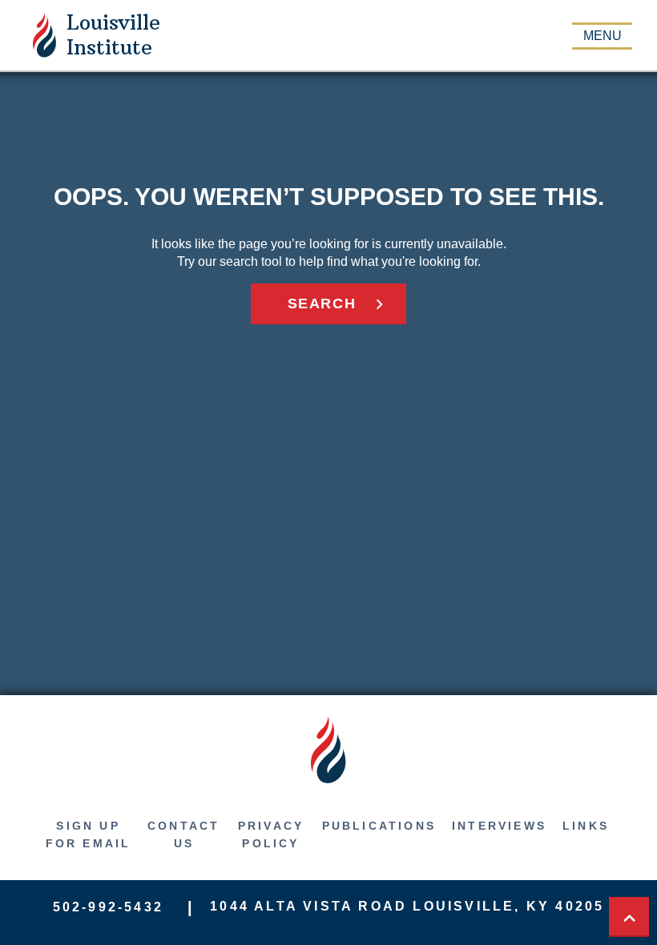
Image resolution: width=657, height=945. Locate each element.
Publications (379, 825)
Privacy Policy (271, 834)
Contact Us (183, 834)
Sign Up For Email (88, 834)
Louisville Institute (113, 34)
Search (322, 304)
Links (585, 825)
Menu (602, 35)
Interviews (499, 825)
